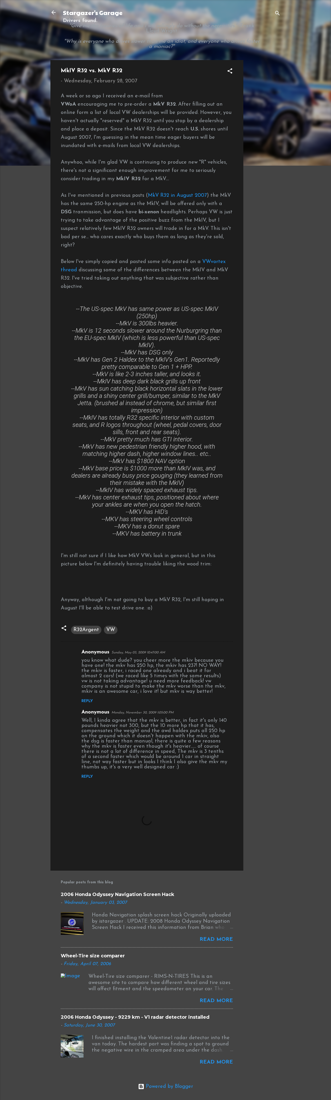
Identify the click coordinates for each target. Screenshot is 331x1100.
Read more (216, 939)
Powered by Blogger (168, 1086)
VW (110, 629)
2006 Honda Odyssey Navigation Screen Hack (117, 894)
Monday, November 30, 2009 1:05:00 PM (142, 712)
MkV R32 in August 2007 (177, 195)
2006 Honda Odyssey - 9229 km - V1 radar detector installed (135, 1017)
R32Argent (86, 629)
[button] (230, 72)
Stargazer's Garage (93, 12)
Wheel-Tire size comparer (93, 956)
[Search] (277, 14)
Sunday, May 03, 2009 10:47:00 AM (138, 652)
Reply (87, 701)
